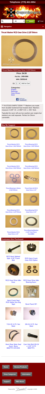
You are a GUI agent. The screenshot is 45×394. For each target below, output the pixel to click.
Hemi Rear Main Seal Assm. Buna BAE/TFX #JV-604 (13, 346)
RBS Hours (20, 381)
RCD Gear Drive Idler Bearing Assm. (31, 281)
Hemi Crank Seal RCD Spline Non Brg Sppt (13, 302)
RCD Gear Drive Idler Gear (13, 281)
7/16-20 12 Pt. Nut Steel (13, 325)
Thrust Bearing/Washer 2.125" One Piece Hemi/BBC (31, 232)
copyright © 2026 (22, 389)
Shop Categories (10, 374)
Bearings (14, 91)
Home (6, 367)
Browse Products (20, 367)
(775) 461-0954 (28, 2)
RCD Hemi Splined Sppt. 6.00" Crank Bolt (13, 258)
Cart (41, 21)
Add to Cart (26, 83)
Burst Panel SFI (31, 304)
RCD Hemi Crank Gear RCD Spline (31, 259)
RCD (13, 95)
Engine (13, 89)
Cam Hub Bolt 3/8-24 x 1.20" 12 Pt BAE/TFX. (31, 346)
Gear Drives (15, 93)
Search (31, 21)
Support (7, 381)
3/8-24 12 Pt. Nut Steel (31, 325)
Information (26, 374)
